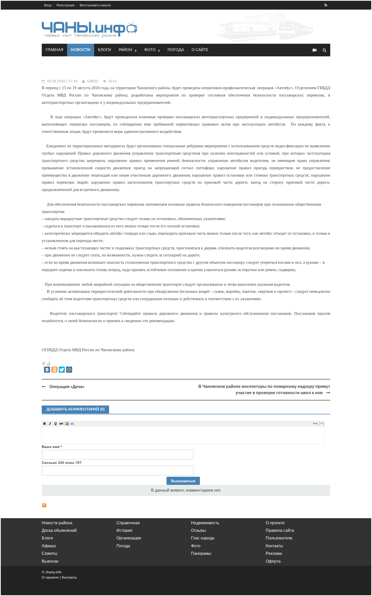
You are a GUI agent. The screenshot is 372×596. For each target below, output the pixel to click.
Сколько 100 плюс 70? (62, 463)
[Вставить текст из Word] (67, 423)
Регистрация (65, 5)
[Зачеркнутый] (61, 423)
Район (125, 50)
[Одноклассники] (54, 370)
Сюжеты (49, 553)
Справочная (128, 523)
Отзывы (198, 530)
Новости (80, 50)
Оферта (273, 561)
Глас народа (202, 538)
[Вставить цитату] (72, 423)
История (124, 530)
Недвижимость (205, 523)
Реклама (274, 553)
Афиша (49, 546)
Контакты (274, 546)
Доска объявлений (59, 530)
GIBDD (92, 81)
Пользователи (279, 538)
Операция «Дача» (67, 387)
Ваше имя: (52, 447)
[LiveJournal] (76, 370)
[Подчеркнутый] (55, 423)
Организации (128, 538)
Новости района (57, 523)
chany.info (53, 572)
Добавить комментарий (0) (75, 409)
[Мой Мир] (69, 370)
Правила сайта (280, 530)
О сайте (200, 50)
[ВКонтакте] (47, 370)
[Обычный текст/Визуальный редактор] (315, 423)
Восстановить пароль (95, 5)
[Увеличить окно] (321, 422)
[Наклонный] (50, 423)
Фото (150, 50)
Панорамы (201, 553)
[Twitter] (62, 370)
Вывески (50, 561)
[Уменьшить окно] (321, 424)
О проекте (275, 523)
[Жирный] (44, 423)
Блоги (104, 50)
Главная (54, 50)
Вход (47, 5)
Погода (176, 50)
